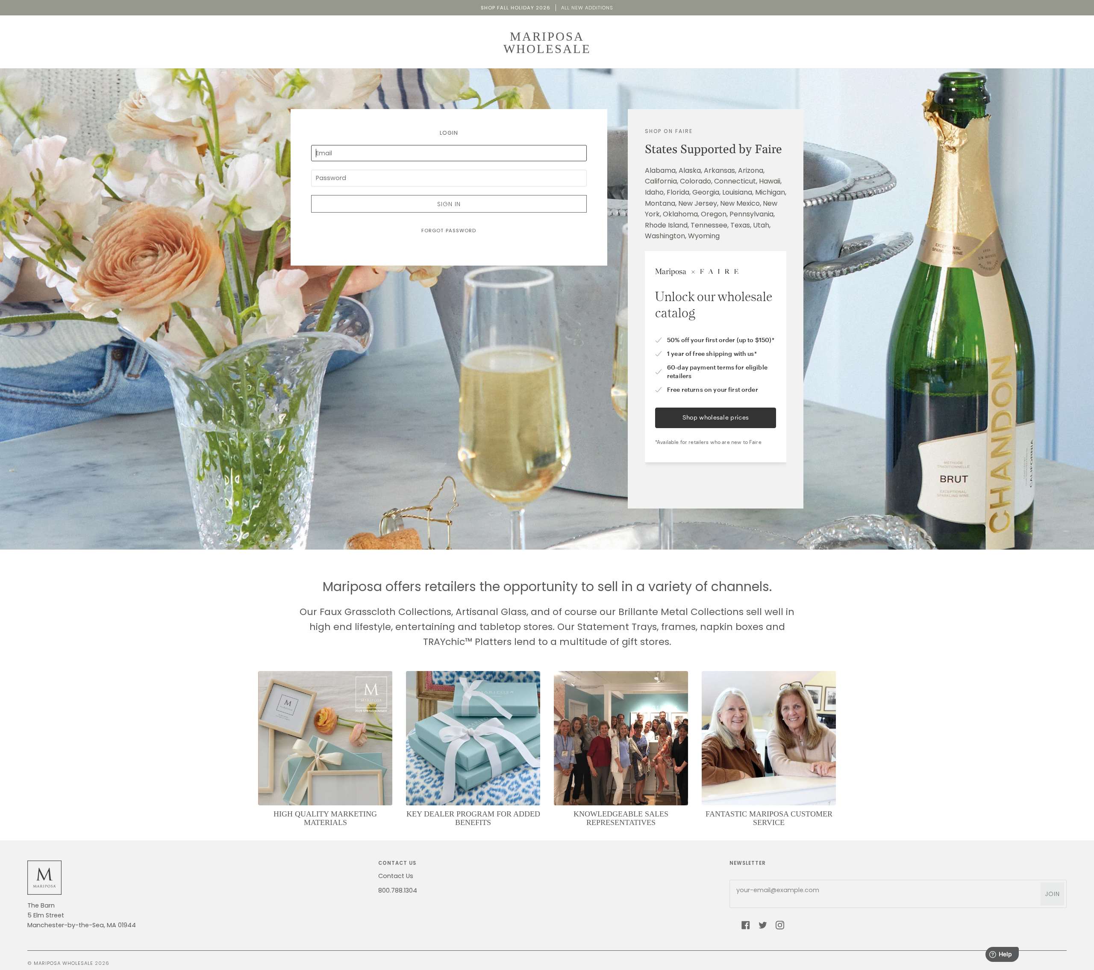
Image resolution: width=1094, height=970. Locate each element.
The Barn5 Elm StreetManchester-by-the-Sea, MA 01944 (81, 915)
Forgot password (448, 230)
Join (1052, 894)
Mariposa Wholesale (63, 963)
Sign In (449, 204)
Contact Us (395, 876)
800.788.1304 (397, 890)
